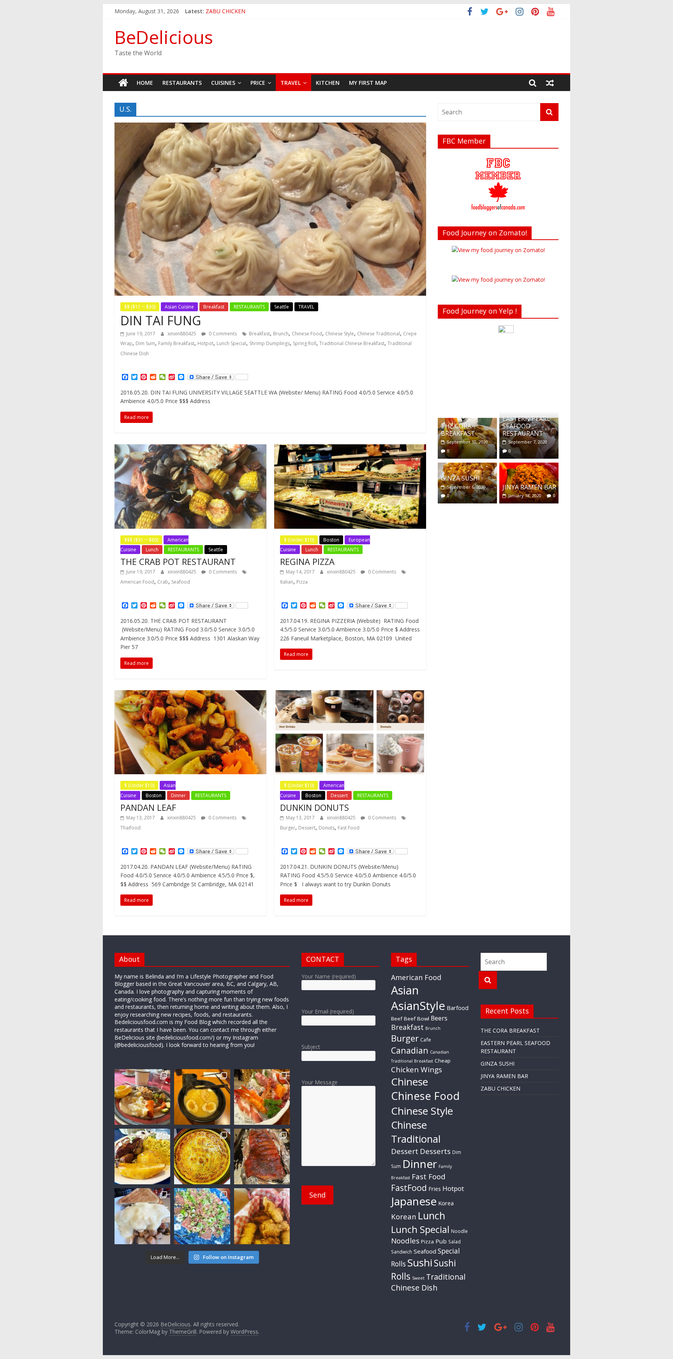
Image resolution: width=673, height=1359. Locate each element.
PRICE (257, 82)
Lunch (152, 549)
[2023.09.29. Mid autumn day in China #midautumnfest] (202, 1156)
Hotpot (205, 343)
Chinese (409, 1082)
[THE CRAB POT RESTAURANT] (190, 449)
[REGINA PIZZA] (350, 449)
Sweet (418, 1278)
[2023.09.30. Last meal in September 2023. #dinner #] (142, 1156)
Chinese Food (307, 333)
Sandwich (401, 1252)
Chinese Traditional (378, 333)
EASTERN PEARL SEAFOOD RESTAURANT (526, 426)
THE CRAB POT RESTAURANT (178, 561)
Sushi (419, 1263)
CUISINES (223, 82)
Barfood (458, 1008)
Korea (446, 1203)
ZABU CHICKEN (500, 1088)
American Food (137, 582)
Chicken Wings (416, 1069)
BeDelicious (164, 37)
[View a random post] (549, 83)
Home (145, 82)
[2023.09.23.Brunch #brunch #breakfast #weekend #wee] (142, 1216)
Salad (454, 1241)
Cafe (425, 1039)
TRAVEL (290, 82)
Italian (286, 582)
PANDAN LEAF (148, 807)
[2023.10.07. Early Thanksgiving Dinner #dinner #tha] (142, 1097)
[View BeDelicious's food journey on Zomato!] (498, 279)
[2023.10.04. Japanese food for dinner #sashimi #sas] (262, 1097)
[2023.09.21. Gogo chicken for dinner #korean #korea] (262, 1216)
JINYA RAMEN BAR (229, 11)
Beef (396, 1018)
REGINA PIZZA (307, 561)
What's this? (506, 400)
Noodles (405, 1241)
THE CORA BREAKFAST (458, 430)
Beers (439, 1018)
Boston (331, 540)
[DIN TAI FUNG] (270, 127)
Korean (403, 1216)
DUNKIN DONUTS (314, 807)
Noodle (459, 1231)
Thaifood (130, 827)
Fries (434, 1188)
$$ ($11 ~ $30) (139, 306)
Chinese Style (339, 333)
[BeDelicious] (123, 83)
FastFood (409, 1187)
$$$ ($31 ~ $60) (141, 540)
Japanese (414, 1201)
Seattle (281, 306)
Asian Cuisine (179, 306)
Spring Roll (304, 343)
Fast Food (348, 827)
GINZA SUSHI (460, 478)
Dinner (178, 795)
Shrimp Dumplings (269, 343)
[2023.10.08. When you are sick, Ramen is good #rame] (202, 1097)
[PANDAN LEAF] (190, 695)
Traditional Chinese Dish (428, 1282)
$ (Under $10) (299, 540)
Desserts (435, 1151)
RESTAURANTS (182, 82)
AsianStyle (418, 1006)
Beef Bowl (416, 1018)
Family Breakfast (176, 343)
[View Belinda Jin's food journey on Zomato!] (498, 250)
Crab (162, 582)
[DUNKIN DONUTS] (350, 695)
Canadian (409, 1050)
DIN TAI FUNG (160, 320)
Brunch (281, 333)
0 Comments (222, 333)
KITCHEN (328, 82)
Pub (441, 1241)
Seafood (180, 582)
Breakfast (213, 306)
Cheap (443, 1060)
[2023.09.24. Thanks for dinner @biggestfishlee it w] (262, 1156)
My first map (368, 82)
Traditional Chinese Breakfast (351, 343)
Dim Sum (145, 343)
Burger (287, 827)
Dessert (339, 795)
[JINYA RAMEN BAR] (528, 466)
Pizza (302, 582)
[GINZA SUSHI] (467, 466)
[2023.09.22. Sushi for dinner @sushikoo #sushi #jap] (202, 1216)
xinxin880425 (182, 333)
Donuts (327, 827)
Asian (405, 990)
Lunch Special (231, 343)
